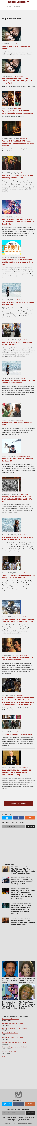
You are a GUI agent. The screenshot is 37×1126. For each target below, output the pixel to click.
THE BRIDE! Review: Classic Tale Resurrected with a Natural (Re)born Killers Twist (17, 80)
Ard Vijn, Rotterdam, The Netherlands (14, 1028)
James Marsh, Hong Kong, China (12, 1037)
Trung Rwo (21, 420)
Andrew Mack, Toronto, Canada (12, 1023)
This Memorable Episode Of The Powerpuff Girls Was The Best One (9, 1005)
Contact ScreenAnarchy (26, 1117)
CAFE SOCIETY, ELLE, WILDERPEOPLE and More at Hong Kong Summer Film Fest (17, 262)
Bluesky (8, 1104)
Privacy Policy (11, 1119)
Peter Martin (16, 44)
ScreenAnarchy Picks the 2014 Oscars (17, 734)
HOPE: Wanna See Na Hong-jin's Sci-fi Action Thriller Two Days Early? (22, 882)
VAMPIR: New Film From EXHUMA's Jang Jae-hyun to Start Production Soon (23, 871)
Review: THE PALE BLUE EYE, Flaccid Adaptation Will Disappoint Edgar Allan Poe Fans (18, 143)
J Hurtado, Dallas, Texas (10, 1033)
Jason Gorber (24, 494)
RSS (31, 1104)
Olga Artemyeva (18, 76)
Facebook (19, 1104)
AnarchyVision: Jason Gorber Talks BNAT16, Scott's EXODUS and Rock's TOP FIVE (17, 499)
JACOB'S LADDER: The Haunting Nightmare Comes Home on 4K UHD (23, 922)
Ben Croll (19, 300)
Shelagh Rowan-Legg (23, 456)
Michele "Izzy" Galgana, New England (14, 1042)
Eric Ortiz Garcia (23, 767)
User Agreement (24, 1119)
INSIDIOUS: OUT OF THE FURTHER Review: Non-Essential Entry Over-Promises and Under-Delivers (21, 909)
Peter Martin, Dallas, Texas (10, 1019)
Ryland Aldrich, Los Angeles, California (14, 1047)
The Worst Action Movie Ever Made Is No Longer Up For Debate (27, 1005)
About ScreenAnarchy (9, 1117)
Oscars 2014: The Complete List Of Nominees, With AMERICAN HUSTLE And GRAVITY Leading (16, 772)
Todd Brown (19, 695)
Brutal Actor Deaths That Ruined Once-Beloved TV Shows (27, 980)
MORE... (4, 1056)
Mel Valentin (23, 138)
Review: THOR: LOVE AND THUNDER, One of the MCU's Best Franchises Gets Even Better (18, 221)
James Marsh (21, 257)
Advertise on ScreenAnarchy (19, 1121)
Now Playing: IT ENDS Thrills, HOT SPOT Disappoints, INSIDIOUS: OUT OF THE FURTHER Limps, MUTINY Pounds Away (23, 895)
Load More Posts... (18, 803)
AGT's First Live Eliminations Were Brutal (9, 980)
